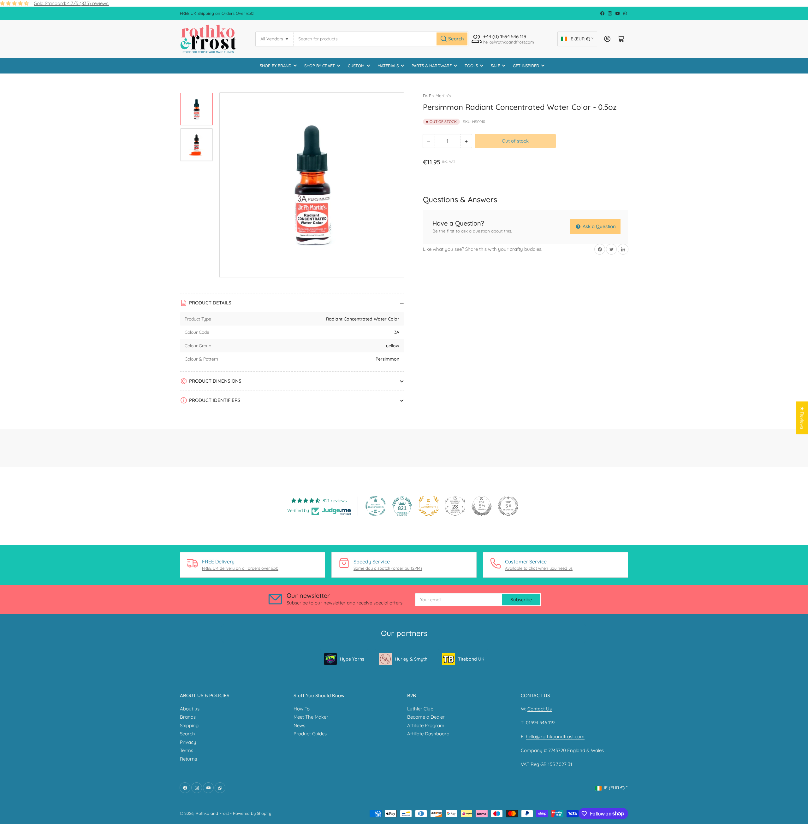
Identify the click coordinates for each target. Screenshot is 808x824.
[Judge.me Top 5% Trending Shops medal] (508, 506)
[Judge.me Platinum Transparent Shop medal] (375, 506)
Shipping (189, 725)
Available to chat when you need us (539, 568)
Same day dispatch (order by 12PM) (388, 568)
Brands (188, 717)
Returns (188, 759)
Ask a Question (598, 226)
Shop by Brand (275, 65)
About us (189, 709)
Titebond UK (471, 659)
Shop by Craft (319, 65)
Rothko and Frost (212, 813)
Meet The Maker (311, 717)
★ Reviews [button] (802, 418)
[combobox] (381, 39)
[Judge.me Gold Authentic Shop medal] (429, 506)
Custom (356, 65)
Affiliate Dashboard (428, 734)
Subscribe (521, 600)
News (299, 725)
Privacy (188, 742)
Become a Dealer (426, 717)
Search (187, 734)
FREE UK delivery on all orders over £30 (240, 568)
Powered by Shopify (252, 813)
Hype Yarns (352, 659)
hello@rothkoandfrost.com (555, 736)
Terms (186, 750)
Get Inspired (526, 65)
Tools (471, 65)
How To (302, 709)
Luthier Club (420, 709)
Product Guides (310, 734)
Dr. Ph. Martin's (437, 95)
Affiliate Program (425, 725)
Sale (495, 65)
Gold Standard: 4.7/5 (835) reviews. (71, 3)
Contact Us (539, 709)
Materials (388, 65)
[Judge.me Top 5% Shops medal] (482, 506)
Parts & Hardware (432, 65)
